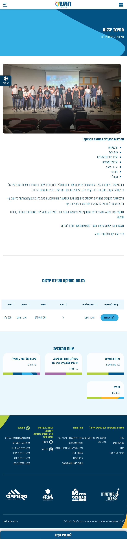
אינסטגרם (44, 449)
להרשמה (109, 317)
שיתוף (6, 83)
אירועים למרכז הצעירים (22, 463)
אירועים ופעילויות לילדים (21, 453)
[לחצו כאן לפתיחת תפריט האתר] (121, 5)
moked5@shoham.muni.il (72, 463)
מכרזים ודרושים (118, 443)
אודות (122, 438)
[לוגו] (62, 5)
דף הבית (120, 36)
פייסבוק (45, 442)
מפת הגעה (102, 441)
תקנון (122, 448)
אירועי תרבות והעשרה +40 (20, 448)
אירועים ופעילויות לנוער (22, 458)
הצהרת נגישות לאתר (117, 453)
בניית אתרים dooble (10, 521)
